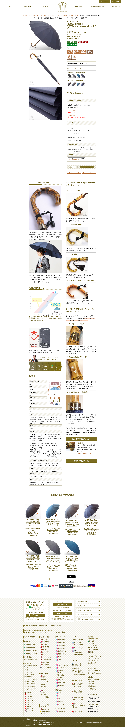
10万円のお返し (61, 677)
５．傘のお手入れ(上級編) (30, 684)
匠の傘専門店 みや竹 (29, 15)
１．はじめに (27, 678)
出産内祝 (60, 680)
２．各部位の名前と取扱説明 (31, 679)
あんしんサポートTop (93, 679)
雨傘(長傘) (43, 677)
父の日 (59, 659)
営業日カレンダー (92, 686)
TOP (9, 7)
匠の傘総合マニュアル (31, 676)
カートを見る (116, 1)
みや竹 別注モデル (47, 659)
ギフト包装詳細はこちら (74, 159)
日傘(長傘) (43, 684)
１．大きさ (27, 667)
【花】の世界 (30, 704)
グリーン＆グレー (31, 708)
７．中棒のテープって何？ (30, 688)
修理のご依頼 (63, 604)
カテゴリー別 (44, 673)
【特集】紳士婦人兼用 (31, 650)
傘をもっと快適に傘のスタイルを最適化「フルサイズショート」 (78, 685)
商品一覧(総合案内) (29, 637)
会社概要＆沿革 (92, 668)
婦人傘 (44, 676)
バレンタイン (61, 695)
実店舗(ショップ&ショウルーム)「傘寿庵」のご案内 (45, 625)
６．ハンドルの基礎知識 (30, 686)
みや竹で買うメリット (93, 660)
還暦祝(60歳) (61, 648)
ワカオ (44, 654)
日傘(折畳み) (43, 686)
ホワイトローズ (46, 639)
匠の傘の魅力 (27, 7)
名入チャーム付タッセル (78, 672)
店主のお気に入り (92, 662)
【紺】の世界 (30, 698)
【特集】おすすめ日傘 (31, 653)
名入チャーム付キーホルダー (79, 674)
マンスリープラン (61, 708)
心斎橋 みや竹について (97, 7)
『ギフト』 (75, 637)
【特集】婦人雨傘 (30, 644)
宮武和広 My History (92, 663)
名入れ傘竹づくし (76, 668)
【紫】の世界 (30, 694)
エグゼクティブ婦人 (63, 665)
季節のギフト (60, 690)
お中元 (59, 698)
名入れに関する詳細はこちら (81, 439)
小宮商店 (44, 644)
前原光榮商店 (45, 641)
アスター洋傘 (45, 652)
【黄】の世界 (30, 696)
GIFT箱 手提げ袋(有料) (77, 652)
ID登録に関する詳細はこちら (81, 461)
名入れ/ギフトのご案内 (86, 610)
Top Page (28, 632)
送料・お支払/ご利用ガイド (87, 619)
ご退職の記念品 (62, 711)
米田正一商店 (45, 647)
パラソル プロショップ (45, 713)
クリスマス (61, 704)
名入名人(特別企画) (77, 671)
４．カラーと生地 (28, 672)
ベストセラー (92, 643)
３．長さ (27, 670)
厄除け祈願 (61, 685)
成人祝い (60, 692)
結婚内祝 (60, 670)
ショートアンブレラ (45, 681)
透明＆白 (29, 706)
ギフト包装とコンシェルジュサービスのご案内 (49, 632)
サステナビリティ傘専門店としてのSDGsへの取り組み (78, 705)
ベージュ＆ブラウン (31, 710)
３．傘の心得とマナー (29, 681)
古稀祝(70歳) (61, 645)
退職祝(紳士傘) (62, 654)
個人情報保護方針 (92, 688)
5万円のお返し (60, 675)
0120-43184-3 (36, 604)
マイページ (105, 1)
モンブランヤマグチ (47, 657)
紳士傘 (44, 691)
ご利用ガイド (116, 7)
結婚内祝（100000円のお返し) (71, 15)
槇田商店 (44, 649)
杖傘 (42, 682)
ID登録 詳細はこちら (74, 115)
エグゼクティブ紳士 (63, 668)
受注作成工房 (45, 662)
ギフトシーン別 (60, 637)
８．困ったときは (28, 689)
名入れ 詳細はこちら (74, 110)
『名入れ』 (75, 660)
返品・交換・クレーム (93, 685)
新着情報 (91, 641)
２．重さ (27, 669)
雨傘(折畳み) (43, 679)
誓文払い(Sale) (93, 652)
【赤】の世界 (30, 700)
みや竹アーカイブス (95, 704)
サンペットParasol (46, 667)
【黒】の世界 (30, 702)
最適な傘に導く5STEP (31, 665)
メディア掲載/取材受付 (94, 670)
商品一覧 (45, 7)
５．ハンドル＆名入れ (29, 674)
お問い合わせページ (37, 615)
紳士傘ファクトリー (47, 709)
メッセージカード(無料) (78, 654)
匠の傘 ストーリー (29, 641)
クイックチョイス (78, 647)
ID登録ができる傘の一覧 (84, 453)
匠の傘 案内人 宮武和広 (94, 673)
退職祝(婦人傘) (62, 651)
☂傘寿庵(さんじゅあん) (62, 613)
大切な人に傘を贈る (78, 639)
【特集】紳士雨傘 (30, 647)
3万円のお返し (60, 672)
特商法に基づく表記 (92, 689)
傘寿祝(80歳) (61, 639)
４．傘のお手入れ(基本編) (30, 683)
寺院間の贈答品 (62, 682)
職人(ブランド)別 (45, 637)
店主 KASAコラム (94, 694)
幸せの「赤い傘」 (78, 711)
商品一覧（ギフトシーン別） (52, 15)
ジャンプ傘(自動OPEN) (45, 696)
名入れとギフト (79, 7)
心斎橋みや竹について (86, 614)
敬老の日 (60, 701)
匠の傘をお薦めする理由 (30, 659)
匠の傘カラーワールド (31, 692)
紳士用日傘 (43, 701)
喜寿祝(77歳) (61, 642)
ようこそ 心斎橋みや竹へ (94, 658)
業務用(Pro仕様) (46, 711)
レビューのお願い (94, 649)
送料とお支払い (91, 681)
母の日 (59, 656)
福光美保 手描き (46, 664)
